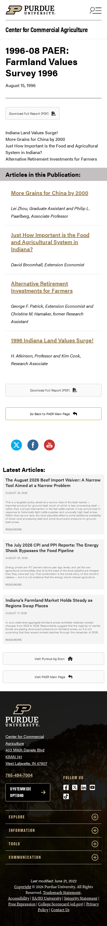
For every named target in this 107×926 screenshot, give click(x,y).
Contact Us (60, 910)
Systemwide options (20, 792)
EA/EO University (46, 898)
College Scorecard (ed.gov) (60, 904)
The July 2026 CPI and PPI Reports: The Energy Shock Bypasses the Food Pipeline (51, 547)
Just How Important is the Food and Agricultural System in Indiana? (50, 242)
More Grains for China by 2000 (49, 193)
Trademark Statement (62, 892)
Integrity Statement (80, 898)
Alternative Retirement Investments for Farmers (42, 286)
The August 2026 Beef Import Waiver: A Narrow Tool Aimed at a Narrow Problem (53, 482)
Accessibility (18, 898)
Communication (25, 857)
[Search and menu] (95, 10)
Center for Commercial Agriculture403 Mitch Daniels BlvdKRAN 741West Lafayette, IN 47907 (26, 750)
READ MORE (13, 529)
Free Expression (21, 904)
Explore (17, 816)
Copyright (22, 886)
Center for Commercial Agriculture (46, 28)
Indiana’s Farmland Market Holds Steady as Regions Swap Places (48, 603)
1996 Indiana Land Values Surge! (52, 340)
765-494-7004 (19, 775)
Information (22, 830)
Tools (14, 843)
